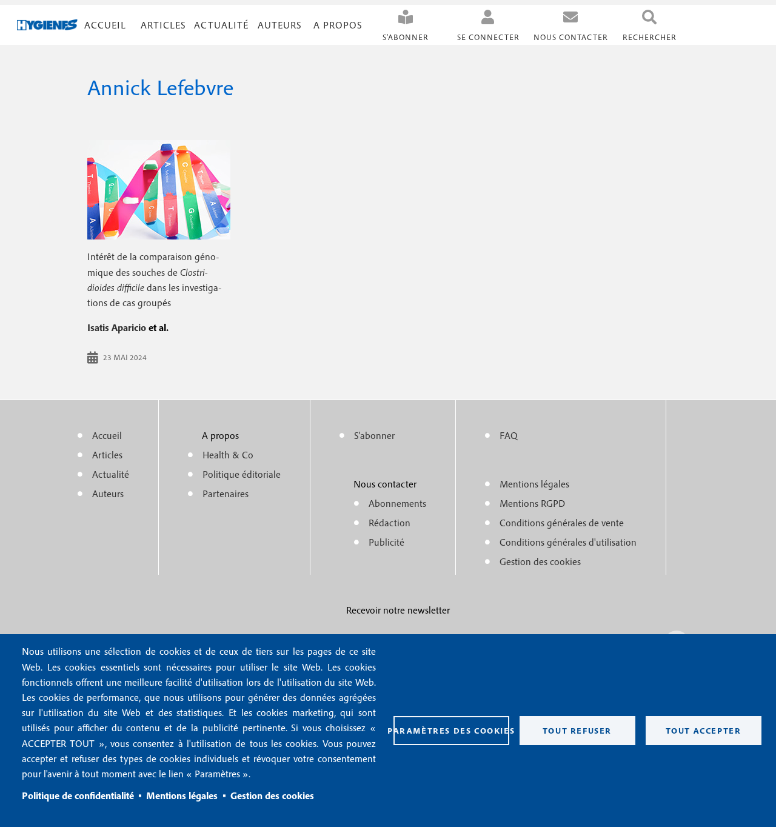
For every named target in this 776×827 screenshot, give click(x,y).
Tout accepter (703, 730)
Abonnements (397, 503)
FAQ (509, 435)
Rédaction (389, 523)
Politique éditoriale (241, 474)
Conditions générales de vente (562, 523)
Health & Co (227, 455)
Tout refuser (577, 730)
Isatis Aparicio (116, 327)
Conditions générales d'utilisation (568, 542)
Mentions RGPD (532, 503)
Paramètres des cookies (451, 730)
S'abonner (406, 37)
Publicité (386, 542)
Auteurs (280, 25)
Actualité (221, 25)
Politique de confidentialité (78, 795)
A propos (338, 25)
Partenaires (225, 493)
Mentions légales (182, 795)
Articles (107, 455)
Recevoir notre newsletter (398, 610)
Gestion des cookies (272, 795)
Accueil (105, 25)
